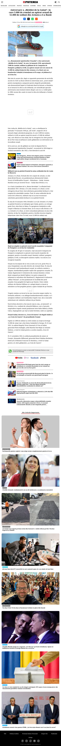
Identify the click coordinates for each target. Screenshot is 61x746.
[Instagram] (26, 741)
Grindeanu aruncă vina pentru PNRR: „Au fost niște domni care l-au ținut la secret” (29, 727)
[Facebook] (22, 741)
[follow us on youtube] (18, 358)
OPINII (44, 5)
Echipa (30, 737)
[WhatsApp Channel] (38, 741)
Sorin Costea (30, 22)
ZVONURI (49, 5)
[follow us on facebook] (35, 358)
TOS (5, 733)
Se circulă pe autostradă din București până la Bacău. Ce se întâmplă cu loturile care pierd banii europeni (35, 374)
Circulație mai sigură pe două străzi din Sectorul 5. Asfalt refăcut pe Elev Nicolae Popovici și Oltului (28, 529)
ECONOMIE (33, 5)
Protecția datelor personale (30, 733)
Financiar (26, 5)
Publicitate (54, 733)
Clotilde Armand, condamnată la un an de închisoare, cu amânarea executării (27, 490)
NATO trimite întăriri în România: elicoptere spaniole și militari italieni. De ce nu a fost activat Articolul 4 (35, 165)
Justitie (5, 487)
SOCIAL (39, 5)
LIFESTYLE (5, 567)
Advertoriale (6, 449)
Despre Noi (44, 733)
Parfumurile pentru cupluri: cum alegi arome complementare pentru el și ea (27, 451)
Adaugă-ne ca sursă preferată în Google (32, 26)
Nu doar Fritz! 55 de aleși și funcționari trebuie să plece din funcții (23, 608)
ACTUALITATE (11, 5)
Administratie (6, 526)
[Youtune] (34, 741)
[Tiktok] (30, 741)
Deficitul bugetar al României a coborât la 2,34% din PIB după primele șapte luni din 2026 (35, 392)
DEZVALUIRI (4, 5)
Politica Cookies (14, 733)
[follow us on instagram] (26, 358)
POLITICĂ (19, 5)
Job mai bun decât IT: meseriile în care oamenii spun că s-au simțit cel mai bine (27, 569)
